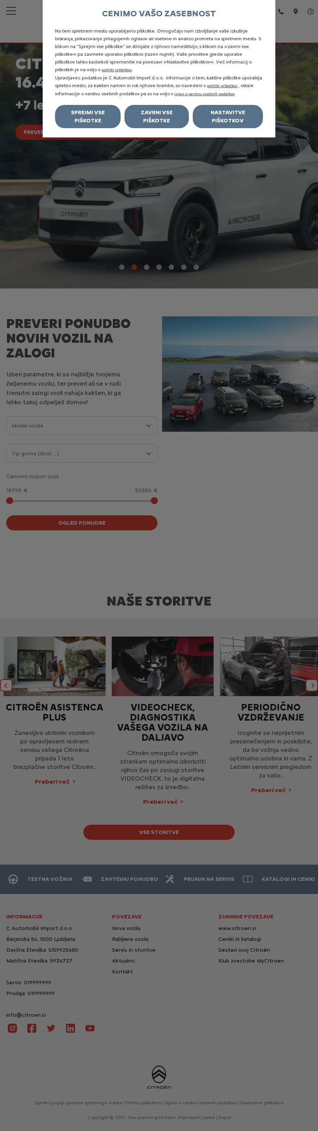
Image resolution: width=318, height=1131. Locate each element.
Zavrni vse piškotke (157, 116)
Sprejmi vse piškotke (88, 116)
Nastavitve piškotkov (228, 116)
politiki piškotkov (117, 69)
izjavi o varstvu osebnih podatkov (205, 93)
